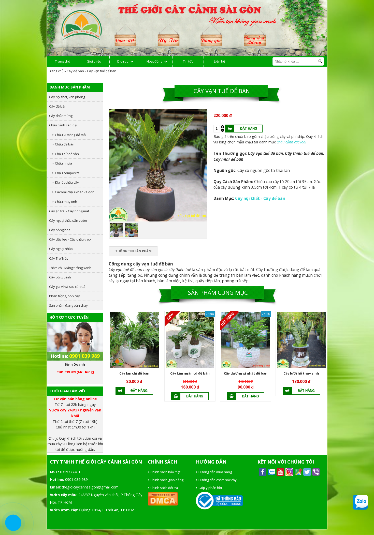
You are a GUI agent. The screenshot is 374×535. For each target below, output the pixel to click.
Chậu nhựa (63, 163)
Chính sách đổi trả (164, 487)
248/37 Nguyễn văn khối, (99, 494)
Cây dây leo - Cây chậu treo (70, 239)
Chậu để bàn (64, 144)
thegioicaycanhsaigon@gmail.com (90, 487)
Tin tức (188, 61)
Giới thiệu (94, 61)
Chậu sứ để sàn (67, 154)
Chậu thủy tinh (66, 201)
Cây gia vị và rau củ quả (67, 286)
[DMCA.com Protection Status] (163, 504)
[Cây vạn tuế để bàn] (158, 220)
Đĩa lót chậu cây (67, 182)
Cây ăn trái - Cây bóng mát (69, 211)
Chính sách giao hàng (166, 480)
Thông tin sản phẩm (133, 251)
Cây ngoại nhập (61, 248)
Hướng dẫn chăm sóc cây (217, 480)
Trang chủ (62, 61)
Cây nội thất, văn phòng (67, 97)
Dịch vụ (122, 61)
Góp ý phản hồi (210, 487)
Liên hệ (219, 61)
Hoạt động (154, 61)
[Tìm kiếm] (320, 61)
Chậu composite (67, 173)
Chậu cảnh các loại (63, 125)
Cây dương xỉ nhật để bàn (245, 373)
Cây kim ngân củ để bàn (190, 373)
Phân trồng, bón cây (64, 296)
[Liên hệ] (13, 522)
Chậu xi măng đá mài (71, 134)
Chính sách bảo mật (165, 472)
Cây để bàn (75, 71)
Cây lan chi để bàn (134, 373)
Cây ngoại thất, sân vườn (68, 220)
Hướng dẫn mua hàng (215, 472)
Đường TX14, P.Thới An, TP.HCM (106, 510)
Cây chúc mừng (61, 115)
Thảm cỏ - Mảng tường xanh (70, 267)
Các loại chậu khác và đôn (74, 192)
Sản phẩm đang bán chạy (68, 305)
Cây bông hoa (59, 230)
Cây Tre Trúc (58, 258)
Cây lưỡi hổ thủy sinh (301, 373)
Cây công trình (60, 277)
